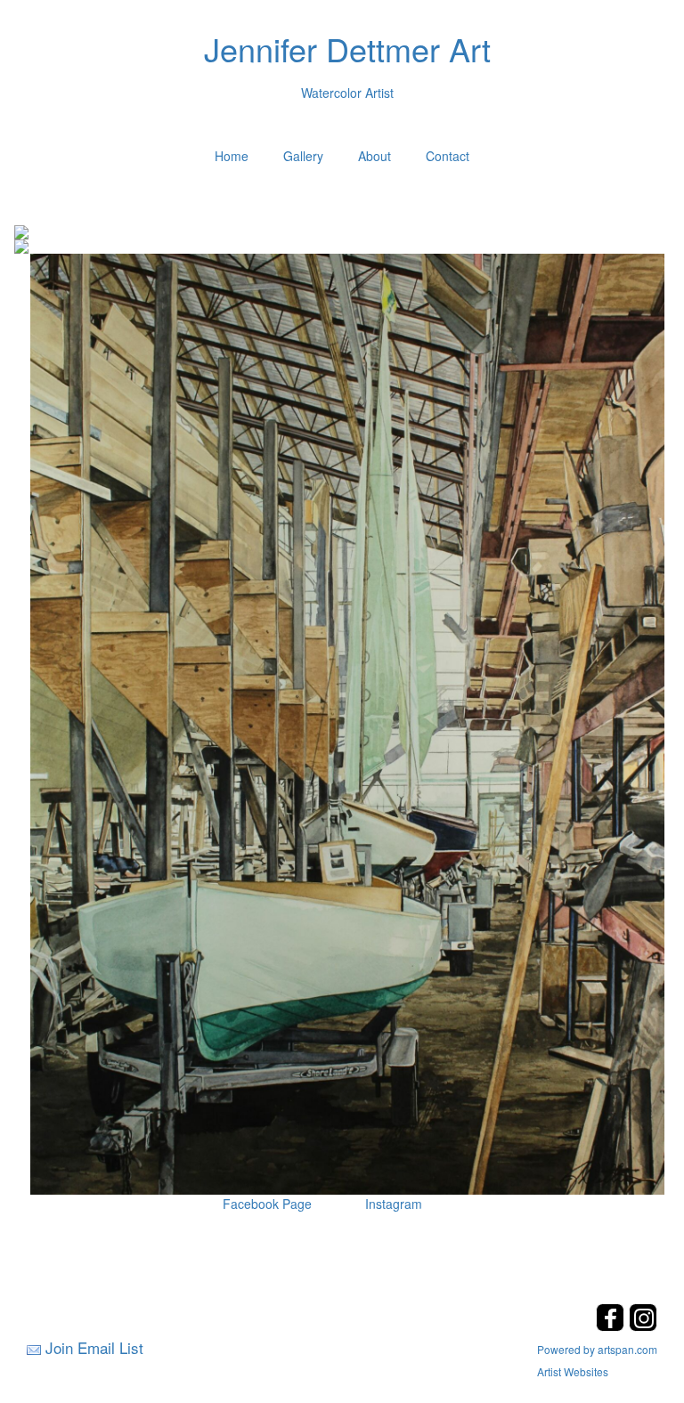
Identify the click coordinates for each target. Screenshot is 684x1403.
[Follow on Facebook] (612, 1326)
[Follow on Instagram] (643, 1326)
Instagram (393, 1203)
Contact (447, 156)
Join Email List (94, 1347)
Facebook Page (267, 1203)
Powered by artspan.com (597, 1349)
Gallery (303, 156)
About (374, 156)
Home (231, 156)
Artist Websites (572, 1371)
